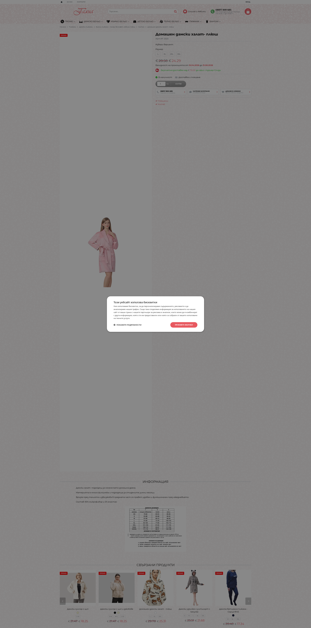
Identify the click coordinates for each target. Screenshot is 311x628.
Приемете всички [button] (184, 325)
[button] (127, 325)
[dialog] (155, 314)
